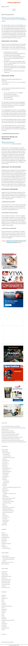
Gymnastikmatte (5, 476)
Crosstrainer (4, 462)
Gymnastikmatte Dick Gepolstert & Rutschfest (11, 438)
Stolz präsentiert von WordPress (7, 642)
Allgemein (3, 596)
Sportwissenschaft (5, 628)
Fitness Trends (4, 571)
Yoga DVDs (4, 585)
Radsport (3, 621)
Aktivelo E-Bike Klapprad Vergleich (8, 432)
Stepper (4, 513)
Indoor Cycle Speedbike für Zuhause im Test (12, 487)
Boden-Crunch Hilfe (7, 455)
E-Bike (3, 601)
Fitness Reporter (14, 3)
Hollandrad (4, 541)
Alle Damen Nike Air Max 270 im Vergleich (10, 435)
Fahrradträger (4, 540)
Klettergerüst (4, 488)
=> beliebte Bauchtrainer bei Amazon (10, 133)
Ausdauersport (5, 598)
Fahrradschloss (5, 546)
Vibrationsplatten (5, 520)
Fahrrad (3, 607)
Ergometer (4, 602)
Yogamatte (4, 523)
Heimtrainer (4, 484)
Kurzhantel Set (6, 480)
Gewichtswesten (5, 473)
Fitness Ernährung (5, 563)
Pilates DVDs (4, 577)
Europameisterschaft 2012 (7, 606)
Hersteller (3, 612)
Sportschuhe (4, 626)
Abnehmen (4, 595)
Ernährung (4, 604)
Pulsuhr (3, 504)
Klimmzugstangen (5, 516)
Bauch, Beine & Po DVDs (6, 576)
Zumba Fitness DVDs (6, 587)
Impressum (4, 634)
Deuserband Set (5, 463)
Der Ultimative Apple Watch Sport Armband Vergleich (12, 437)
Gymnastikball (5, 474)
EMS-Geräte (4, 465)
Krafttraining (4, 618)
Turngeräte (4, 518)
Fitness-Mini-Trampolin (6, 499)
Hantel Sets (4, 479)
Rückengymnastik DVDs (6, 579)
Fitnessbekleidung (5, 556)
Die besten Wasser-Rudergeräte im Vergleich (10, 434)
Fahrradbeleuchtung (6, 537)
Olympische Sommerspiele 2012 (8, 620)
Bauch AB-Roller (6, 454)
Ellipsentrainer (5, 466)
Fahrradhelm (4, 538)
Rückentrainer (4, 524)
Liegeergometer (5, 496)
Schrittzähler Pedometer (7, 509)
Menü (14, 9)
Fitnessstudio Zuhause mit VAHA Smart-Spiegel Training (12, 440)
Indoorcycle (4, 485)
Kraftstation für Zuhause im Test (9, 493)
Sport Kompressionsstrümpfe (8, 559)
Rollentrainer (4, 506)
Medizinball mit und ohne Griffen (8, 498)
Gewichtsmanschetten (6, 471)
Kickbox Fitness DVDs (6, 582)
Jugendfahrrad (4, 534)
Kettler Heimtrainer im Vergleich (8, 430)
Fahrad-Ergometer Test (6, 468)
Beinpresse (4, 459)
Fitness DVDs (4, 573)
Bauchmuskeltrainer (6, 452)
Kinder (3, 615)
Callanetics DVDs (5, 574)
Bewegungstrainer (6, 460)
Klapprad (3, 545)
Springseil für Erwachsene (7, 512)
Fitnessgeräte (5, 451)
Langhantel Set (6, 482)
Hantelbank (4, 477)
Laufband (4, 495)
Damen (3, 599)
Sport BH (4, 560)
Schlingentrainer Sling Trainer (8, 510)
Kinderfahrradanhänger (6, 543)
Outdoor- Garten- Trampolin (8, 501)
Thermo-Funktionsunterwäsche (8, 557)
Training (3, 629)
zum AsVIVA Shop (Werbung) (16, 143)
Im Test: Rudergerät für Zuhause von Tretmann (11, 426)
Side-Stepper (5, 515)
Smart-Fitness (4, 623)
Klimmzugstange (5, 490)
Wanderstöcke (5, 521)
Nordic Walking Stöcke (6, 502)
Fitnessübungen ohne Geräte (7, 562)
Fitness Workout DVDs (6, 584)
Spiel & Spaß (4, 624)
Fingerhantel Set (5, 470)
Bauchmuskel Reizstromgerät (9, 457)
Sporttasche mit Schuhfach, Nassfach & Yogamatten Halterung (14, 441)
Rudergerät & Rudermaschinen (8, 507)
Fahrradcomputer (5, 535)
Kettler (3, 613)
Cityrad (3, 532)
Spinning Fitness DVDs (6, 581)
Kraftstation (4, 491)
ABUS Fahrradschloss (6, 548)
